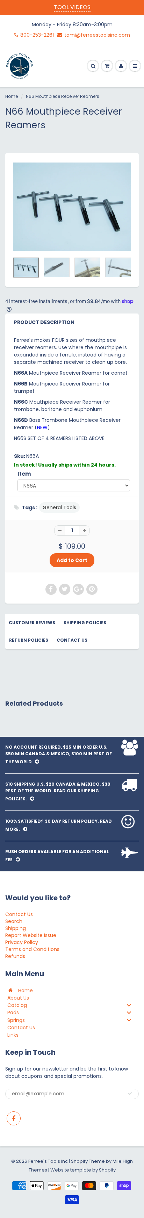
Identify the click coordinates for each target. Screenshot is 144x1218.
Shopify (79, 1161)
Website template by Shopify (83, 1170)
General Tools (59, 507)
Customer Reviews (32, 623)
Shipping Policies (85, 623)
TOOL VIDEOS (72, 7)
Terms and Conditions (32, 949)
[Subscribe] (130, 1093)
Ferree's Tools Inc (48, 1161)
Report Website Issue (30, 935)
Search (13, 921)
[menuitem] (72, 990)
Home (11, 96)
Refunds (15, 956)
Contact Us (72, 640)
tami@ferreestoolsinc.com (97, 34)
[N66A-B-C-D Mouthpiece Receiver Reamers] (72, 207)
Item (24, 473)
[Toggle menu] (129, 1005)
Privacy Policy (21, 942)
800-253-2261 (37, 34)
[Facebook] (14, 1118)
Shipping (15, 928)
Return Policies (28, 640)
